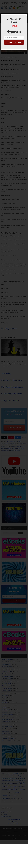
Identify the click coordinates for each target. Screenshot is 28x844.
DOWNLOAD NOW (14, 42)
